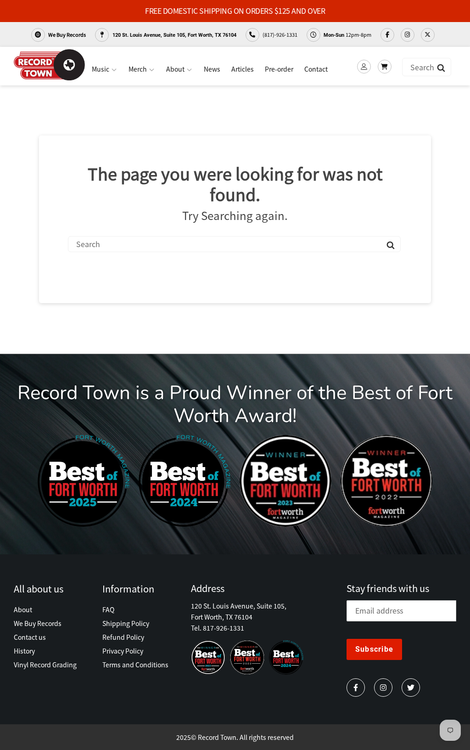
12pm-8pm (347, 34)
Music (101, 68)
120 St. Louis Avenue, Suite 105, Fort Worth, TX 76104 (173, 35)
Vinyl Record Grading (45, 664)
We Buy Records (66, 34)
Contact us (30, 637)
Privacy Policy (122, 650)
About (176, 68)
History (24, 650)
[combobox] (426, 67)
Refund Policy (123, 637)
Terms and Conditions (135, 664)
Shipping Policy (125, 623)
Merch (138, 68)
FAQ (108, 609)
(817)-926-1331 (279, 34)
